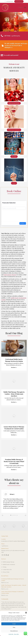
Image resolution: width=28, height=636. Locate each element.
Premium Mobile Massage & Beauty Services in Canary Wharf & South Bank (14, 461)
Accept (14, 623)
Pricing (4, 567)
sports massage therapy (10, 275)
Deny (14, 627)
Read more (13, 367)
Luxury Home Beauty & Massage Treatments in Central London (12, 592)
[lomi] (14, 526)
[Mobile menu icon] (25, 7)
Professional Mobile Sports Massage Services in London (12, 579)
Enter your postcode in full (7, 207)
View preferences (14, 631)
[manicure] (4, 526)
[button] (26, 612)
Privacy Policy (16, 634)
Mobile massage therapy (8, 562)
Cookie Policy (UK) (7, 569)
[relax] (23, 526)
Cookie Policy (11, 634)
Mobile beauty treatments (9, 564)
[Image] (14, 90)
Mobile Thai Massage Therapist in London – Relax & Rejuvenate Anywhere (13, 394)
